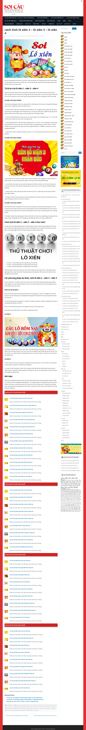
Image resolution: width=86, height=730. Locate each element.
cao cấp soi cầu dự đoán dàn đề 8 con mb (71, 226)
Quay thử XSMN (68, 140)
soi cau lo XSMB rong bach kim (69, 499)
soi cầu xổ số (74, 510)
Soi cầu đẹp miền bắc (42, 17)
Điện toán (36, 23)
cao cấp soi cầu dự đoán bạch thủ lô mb (71, 214)
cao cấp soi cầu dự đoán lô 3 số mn (70, 308)
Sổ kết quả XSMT (68, 55)
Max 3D (66, 67)
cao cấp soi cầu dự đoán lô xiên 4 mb (70, 256)
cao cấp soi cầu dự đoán (69, 479)
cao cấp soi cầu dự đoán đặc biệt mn (70, 303)
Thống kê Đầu (67, 109)
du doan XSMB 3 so (69, 488)
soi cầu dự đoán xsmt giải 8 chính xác (19, 645)
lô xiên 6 (10, 708)
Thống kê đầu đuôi (68, 97)
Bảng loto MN (65, 425)
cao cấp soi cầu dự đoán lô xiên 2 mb (70, 251)
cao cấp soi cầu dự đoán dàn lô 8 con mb (71, 248)
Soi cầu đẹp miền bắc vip (57, 17)
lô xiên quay (27, 708)
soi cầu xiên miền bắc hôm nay (16, 710)
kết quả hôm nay (9, 23)
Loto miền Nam (68, 130)
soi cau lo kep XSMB (77, 496)
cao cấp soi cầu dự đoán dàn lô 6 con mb (71, 246)
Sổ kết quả (19, 23)
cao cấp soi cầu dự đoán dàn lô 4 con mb (71, 241)
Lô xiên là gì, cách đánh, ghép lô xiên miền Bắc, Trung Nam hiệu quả (25, 699)
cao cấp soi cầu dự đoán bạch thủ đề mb (71, 208)
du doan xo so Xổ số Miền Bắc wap (70, 486)
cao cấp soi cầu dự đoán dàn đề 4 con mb (71, 221)
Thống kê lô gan (68, 100)
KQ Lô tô (59, 23)
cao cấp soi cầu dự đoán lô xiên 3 (37, 705)
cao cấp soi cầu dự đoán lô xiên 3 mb (70, 253)
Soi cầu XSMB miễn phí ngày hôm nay (70, 509)
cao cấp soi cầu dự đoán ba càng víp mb (71, 205)
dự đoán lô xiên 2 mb (50, 705)
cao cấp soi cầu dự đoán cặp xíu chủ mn (71, 300)
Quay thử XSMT (68, 143)
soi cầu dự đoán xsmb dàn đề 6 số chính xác (21, 455)
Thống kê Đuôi (67, 112)
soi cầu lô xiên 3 (34, 708)
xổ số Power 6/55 (68, 64)
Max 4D (66, 70)
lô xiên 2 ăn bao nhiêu (38, 706)
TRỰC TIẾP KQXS (51, 20)
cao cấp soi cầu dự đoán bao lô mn (70, 298)
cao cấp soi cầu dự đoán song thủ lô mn (71, 319)
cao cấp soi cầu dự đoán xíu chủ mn (70, 321)
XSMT (69, 20)
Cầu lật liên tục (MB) (69, 88)
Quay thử (66, 23)
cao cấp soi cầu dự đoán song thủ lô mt (71, 291)
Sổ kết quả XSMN (68, 52)
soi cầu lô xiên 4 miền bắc (43, 708)
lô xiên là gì (22, 708)
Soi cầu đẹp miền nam (10, 20)
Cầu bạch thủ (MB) (68, 85)
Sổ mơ (65, 149)
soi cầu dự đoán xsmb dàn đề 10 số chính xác (21, 469)
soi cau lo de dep (76, 493)
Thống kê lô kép (68, 106)
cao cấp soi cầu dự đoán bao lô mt (69, 270)
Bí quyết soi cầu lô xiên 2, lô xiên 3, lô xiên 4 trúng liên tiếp (22, 701)
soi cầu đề (72, 511)
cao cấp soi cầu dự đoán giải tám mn (70, 305)
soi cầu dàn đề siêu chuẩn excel (71, 503)
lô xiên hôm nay (15, 708)
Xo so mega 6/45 (68, 61)
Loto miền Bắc (67, 127)
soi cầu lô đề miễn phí (72, 507)
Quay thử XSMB (68, 137)
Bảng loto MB (65, 420)
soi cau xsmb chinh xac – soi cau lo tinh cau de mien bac (14, 10)
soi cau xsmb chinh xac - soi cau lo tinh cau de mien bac (18, 36)
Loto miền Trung (68, 133)
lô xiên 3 (53, 706)
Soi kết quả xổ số (39, 20)
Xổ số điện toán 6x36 (69, 76)
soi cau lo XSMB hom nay (67, 498)
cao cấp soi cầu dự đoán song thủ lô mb (71, 265)
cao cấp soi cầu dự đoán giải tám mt (70, 277)
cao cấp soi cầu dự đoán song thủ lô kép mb (70, 470)
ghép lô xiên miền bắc (28, 706)
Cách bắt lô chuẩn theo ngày (72, 480)
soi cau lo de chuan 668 (66, 493)
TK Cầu (43, 23)
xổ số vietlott (67, 58)
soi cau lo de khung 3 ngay (68, 494)
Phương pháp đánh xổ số (25, 20)
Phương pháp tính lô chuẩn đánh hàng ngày (71, 491)
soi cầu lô (79, 503)
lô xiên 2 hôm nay (47, 706)
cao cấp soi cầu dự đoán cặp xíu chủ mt (71, 272)
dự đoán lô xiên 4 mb (18, 706)
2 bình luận (41, 36)
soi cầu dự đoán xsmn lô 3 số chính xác (20, 617)
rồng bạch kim (77, 491)
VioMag (35, 728)
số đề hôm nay (77, 511)
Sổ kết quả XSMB (68, 49)
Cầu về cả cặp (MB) (68, 91)
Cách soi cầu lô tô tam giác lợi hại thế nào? (17, 715)
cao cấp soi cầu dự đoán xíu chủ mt (70, 293)
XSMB (59, 20)
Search (74, 28)
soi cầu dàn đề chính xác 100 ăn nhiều (72, 500)
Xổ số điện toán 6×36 (66, 371)
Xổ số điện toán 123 (69, 79)
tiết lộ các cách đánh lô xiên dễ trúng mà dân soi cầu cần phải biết (24, 697)
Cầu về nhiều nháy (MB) (69, 94)
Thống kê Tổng (68, 118)
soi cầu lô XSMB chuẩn (74, 504)
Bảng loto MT (65, 422)
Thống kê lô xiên (68, 103)
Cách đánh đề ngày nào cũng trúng (71, 482)
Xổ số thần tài (67, 82)
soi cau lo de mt (70, 495)
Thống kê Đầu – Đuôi (69, 115)
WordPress (53, 728)
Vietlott (27, 23)
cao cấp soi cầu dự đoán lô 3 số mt (70, 280)
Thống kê (51, 23)
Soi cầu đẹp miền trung (73, 17)
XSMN (64, 20)
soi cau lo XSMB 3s (64, 497)
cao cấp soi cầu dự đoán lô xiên (23, 705)
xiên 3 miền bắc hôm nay (28, 710)
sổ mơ (74, 23)
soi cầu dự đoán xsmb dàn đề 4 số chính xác (21, 448)
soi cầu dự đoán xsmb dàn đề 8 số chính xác (21, 462)
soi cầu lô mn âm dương (65, 504)
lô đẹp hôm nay (67, 490)
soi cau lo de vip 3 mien (68, 496)
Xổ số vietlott (65, 353)
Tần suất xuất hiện (68, 121)
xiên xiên (37, 710)
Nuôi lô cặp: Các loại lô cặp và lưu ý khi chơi (45, 715)
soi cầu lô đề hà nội (68, 506)
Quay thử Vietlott (68, 146)
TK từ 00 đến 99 (68, 124)
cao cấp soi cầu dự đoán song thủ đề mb (71, 258)
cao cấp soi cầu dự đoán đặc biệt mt (70, 275)
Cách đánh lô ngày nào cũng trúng (71, 480)
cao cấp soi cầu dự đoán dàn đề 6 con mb (71, 223)
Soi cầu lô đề (70, 505)
